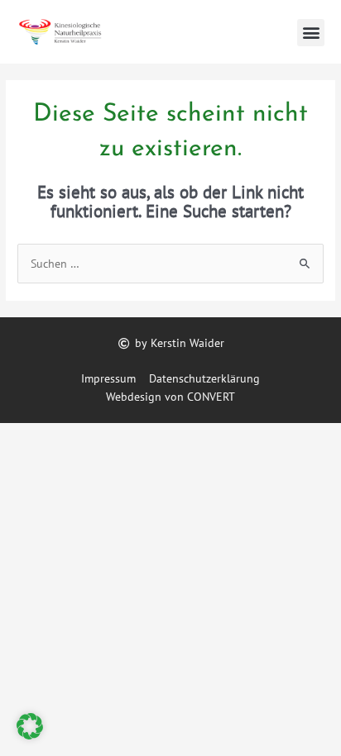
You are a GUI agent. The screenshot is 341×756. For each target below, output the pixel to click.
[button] (310, 32)
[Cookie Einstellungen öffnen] (30, 735)
